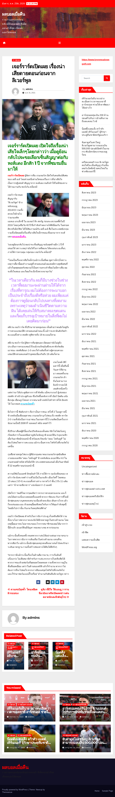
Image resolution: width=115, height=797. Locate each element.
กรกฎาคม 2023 (90, 200)
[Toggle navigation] (59, 42)
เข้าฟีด (85, 532)
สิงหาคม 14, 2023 (17, 717)
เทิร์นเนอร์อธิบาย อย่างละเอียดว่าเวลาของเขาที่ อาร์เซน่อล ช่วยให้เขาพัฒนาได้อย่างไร (28, 711)
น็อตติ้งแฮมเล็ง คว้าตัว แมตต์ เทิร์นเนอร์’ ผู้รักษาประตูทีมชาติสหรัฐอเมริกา (95, 132)
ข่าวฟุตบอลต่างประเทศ (12, 647)
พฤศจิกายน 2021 (90, 349)
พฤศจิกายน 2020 (90, 438)
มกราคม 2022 (89, 334)
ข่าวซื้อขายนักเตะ (91, 474)
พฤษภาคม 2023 (90, 215)
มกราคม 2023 (89, 244)
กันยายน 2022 (89, 274)
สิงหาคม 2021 (89, 371)
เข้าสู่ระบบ (87, 525)
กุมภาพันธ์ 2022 (90, 326)
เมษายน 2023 (89, 222)
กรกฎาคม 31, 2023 (17, 747)
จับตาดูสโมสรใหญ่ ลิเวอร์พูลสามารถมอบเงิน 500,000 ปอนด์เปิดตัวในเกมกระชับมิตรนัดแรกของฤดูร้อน (95, 148)
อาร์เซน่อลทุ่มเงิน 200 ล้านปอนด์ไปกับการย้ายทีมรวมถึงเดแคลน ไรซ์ (95, 118)
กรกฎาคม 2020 (90, 445)
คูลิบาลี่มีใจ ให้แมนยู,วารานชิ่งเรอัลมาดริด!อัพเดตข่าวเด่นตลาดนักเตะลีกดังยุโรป (54, 593)
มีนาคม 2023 (88, 230)
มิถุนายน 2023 (89, 207)
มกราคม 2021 (89, 423)
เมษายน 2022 (89, 311)
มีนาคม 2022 (88, 319)
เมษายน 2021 (89, 401)
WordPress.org (89, 547)
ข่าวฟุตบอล (16, 60)
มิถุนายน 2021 (89, 386)
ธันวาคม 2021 (89, 341)
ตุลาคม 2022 (88, 267)
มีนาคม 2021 (88, 408)
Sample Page (107, 791)
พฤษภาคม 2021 (90, 393)
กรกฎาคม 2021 (90, 378)
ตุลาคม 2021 (88, 356)
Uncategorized (89, 466)
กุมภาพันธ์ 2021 (90, 416)
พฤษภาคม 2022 (90, 304)
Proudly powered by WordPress (15, 790)
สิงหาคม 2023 (89, 192)
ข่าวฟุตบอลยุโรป (90, 504)
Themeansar (7, 792)
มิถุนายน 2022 (89, 297)
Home (97, 791)
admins (29, 89)
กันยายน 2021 (89, 364)
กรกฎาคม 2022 (90, 289)
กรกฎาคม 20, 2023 (73, 747)
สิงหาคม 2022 (89, 282)
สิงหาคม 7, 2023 (71, 717)
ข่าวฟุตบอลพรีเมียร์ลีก (38, 647)
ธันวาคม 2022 (89, 252)
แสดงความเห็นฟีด (91, 540)
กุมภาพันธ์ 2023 (90, 237)
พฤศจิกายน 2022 (90, 259)
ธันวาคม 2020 (89, 430)
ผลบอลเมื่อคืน (13, 14)
